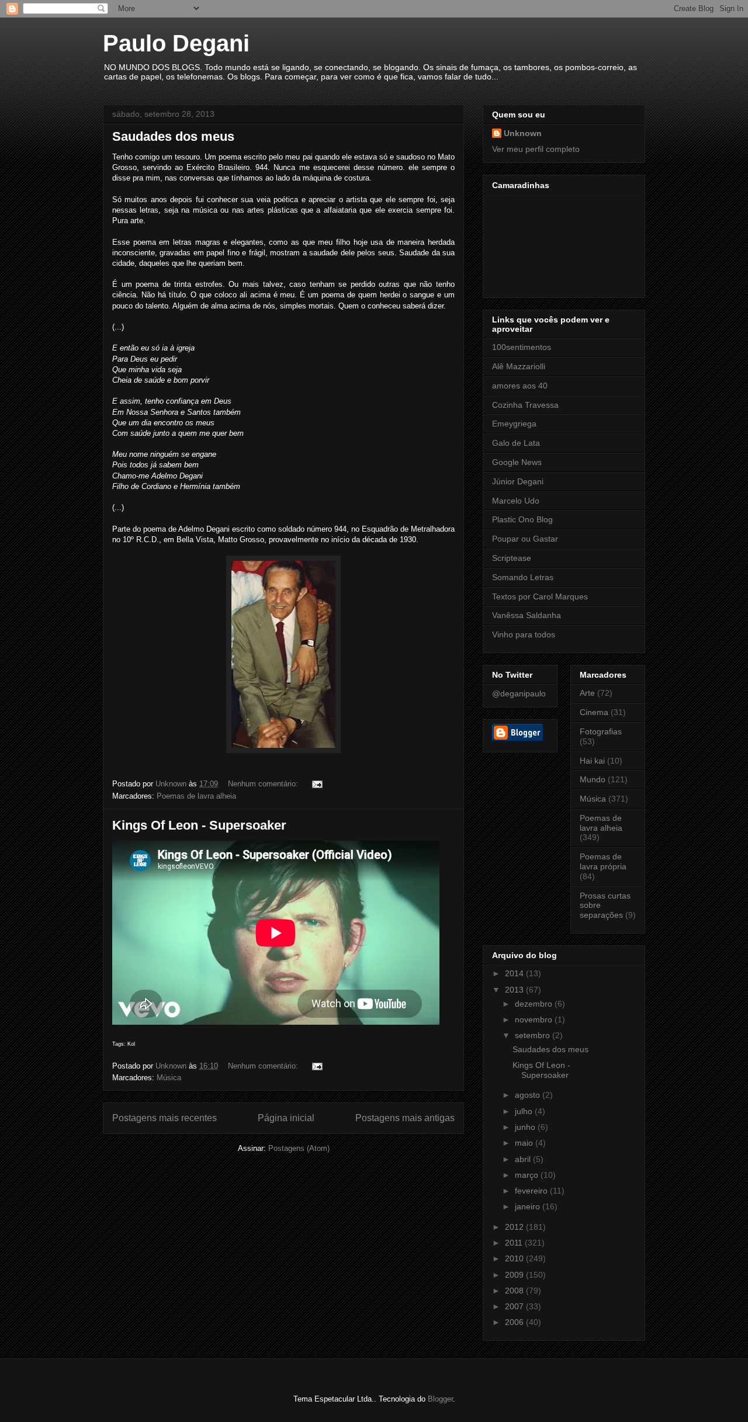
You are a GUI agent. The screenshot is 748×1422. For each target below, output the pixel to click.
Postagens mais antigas (405, 1118)
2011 (515, 1242)
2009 (515, 1274)
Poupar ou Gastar (525, 538)
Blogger (440, 1399)
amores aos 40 (520, 385)
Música (169, 1077)
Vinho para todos (523, 634)
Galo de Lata (516, 443)
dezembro (535, 1003)
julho (525, 1111)
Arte (587, 693)
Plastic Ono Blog (522, 519)
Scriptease (511, 558)
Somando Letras (522, 577)
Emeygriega (514, 423)
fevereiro (532, 1190)
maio (525, 1142)
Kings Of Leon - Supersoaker (199, 825)
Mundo (592, 779)
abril (524, 1159)
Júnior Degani (517, 481)
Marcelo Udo (515, 500)
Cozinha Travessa (525, 405)
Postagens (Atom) (299, 1148)
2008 (515, 1290)
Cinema (594, 712)
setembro (533, 1035)
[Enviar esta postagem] (316, 783)
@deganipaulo (519, 693)
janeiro (528, 1206)
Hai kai (592, 760)
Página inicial (286, 1118)
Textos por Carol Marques (540, 596)
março (528, 1175)
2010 (515, 1258)
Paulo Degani (176, 43)
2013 (515, 989)
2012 (515, 1227)
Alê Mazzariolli (518, 366)
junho (526, 1127)
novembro (535, 1019)
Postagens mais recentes (164, 1118)
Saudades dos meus (173, 136)
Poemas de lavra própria (603, 861)
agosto (528, 1095)
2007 (515, 1306)
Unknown (523, 133)
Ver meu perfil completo (536, 149)
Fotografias (601, 731)
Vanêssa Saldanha (526, 615)
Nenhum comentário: (264, 783)
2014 (515, 973)
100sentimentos (521, 347)
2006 (515, 1322)
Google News (517, 462)
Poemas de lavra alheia (196, 796)
